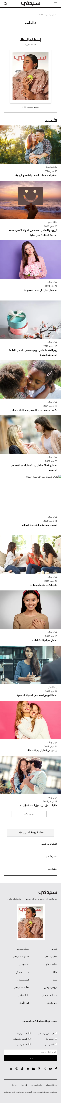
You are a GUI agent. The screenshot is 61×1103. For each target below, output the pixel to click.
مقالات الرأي (51, 964)
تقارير (54, 979)
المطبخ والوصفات (20, 1039)
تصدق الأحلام (51, 856)
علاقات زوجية (51, 167)
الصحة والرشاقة (21, 1033)
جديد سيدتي (22, 972)
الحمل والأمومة (21, 1044)
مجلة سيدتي (23, 948)
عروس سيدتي (50, 987)
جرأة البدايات (52, 869)
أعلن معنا (24, 1085)
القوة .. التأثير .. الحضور (49, 844)
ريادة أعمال (52, 687)
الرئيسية (52, 15)
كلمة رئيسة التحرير (34, 832)
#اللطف (30, 23)
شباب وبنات (52, 282)
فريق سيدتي (23, 979)
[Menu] (55, 3)
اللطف (40, 15)
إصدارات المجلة (30, 40)
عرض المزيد (29, 814)
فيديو (54, 948)
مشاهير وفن (49, 1039)
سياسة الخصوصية (36, 1085)
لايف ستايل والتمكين (46, 1033)
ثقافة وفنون (52, 222)
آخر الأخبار (24, 1003)
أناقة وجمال (49, 1044)
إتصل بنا (14, 1085)
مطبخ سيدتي (51, 956)
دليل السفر (52, 1003)
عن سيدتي (24, 964)
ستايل (54, 972)
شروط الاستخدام (51, 1085)
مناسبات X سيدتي (21, 956)
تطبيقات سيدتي (21, 987)
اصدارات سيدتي (49, 995)
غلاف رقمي (23, 995)
